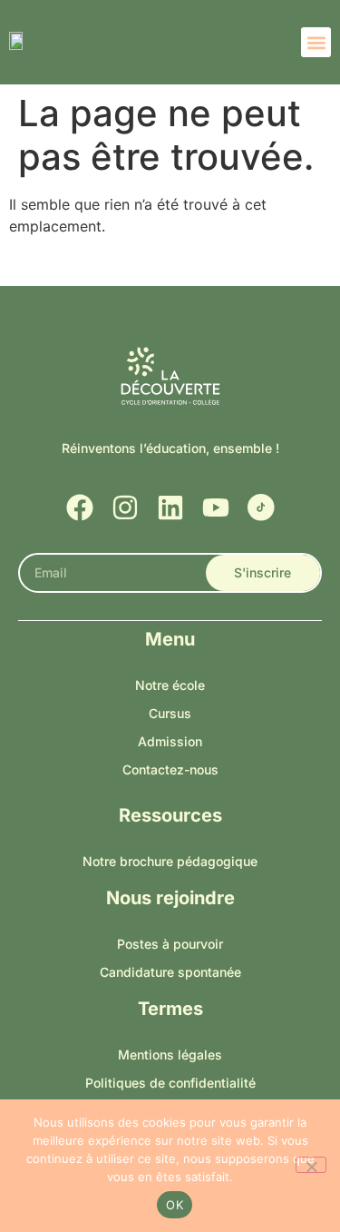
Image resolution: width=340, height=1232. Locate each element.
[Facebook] (80, 507)
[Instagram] (125, 507)
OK (174, 1205)
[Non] (311, 1165)
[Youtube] (216, 507)
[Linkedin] (170, 507)
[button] (316, 42)
